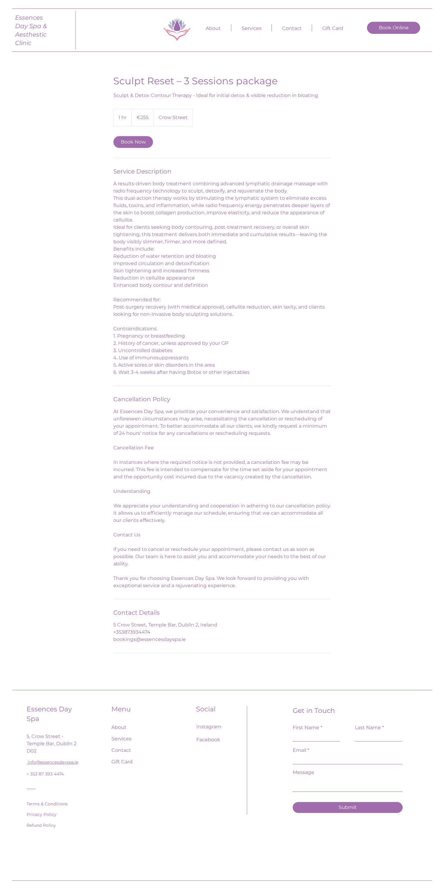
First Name (306, 727)
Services (121, 739)
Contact (121, 750)
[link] (133, 142)
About (119, 727)
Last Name (368, 727)
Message (303, 772)
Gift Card (122, 762)
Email (299, 750)
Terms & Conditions (47, 804)
